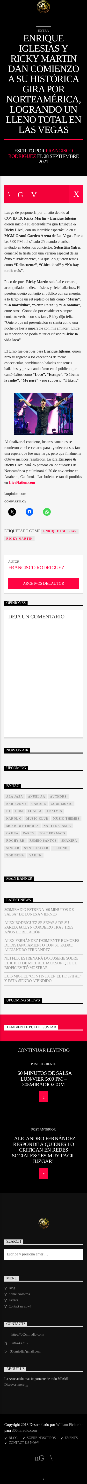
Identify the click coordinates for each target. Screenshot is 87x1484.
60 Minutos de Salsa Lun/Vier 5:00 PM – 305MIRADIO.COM (44, 1078)
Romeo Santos (43, 840)
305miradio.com (24, 1430)
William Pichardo (69, 1424)
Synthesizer (36, 848)
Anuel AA (36, 796)
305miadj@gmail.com (25, 1351)
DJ (8, 811)
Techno (60, 848)
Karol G (14, 818)
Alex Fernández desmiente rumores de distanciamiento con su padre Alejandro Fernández (41, 945)
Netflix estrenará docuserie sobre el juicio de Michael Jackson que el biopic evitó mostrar (41, 962)
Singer (12, 848)
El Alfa (35, 811)
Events (13, 1300)
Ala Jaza (14, 796)
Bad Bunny (16, 804)
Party (29, 833)
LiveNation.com (22, 482)
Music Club (37, 818)
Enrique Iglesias (59, 531)
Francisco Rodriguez (36, 567)
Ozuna (12, 833)
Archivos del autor (43, 583)
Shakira (69, 840)
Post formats (52, 833)
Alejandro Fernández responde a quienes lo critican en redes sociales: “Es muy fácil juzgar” (43, 1149)
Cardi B (38, 804)
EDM (19, 811)
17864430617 (19, 1343)
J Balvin (54, 811)
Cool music (61, 804)
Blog (12, 1288)
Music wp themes (22, 826)
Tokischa (15, 855)
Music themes (66, 818)
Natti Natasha (57, 826)
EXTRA (43, 30)
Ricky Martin (19, 538)
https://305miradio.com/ (27, 1334)
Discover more (14, 1384)
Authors (58, 796)
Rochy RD (15, 840)
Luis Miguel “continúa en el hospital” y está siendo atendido (42, 978)
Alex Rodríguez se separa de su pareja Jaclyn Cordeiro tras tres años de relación (38, 927)
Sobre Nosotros (19, 1294)
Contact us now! (20, 1306)
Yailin (35, 855)
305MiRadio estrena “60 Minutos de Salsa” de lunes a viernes (39, 911)
